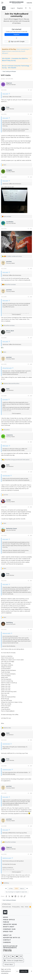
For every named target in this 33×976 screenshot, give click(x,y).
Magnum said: (6, 633)
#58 (31, 793)
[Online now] (4, 225)
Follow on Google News (15, 960)
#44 (31, 228)
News (5, 917)
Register (16, 34)
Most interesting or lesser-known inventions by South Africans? (15, 51)
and (7, 216)
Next (21, 888)
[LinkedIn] (13, 956)
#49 (31, 395)
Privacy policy (16, 906)
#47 (31, 337)
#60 (31, 854)
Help (22, 906)
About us (7, 935)
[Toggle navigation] (2, 2)
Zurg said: (5, 399)
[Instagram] (21, 956)
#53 (31, 535)
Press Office (9, 919)
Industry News (10, 924)
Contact (7, 940)
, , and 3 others (14, 256)
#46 (31, 296)
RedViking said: (6, 858)
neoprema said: (6, 769)
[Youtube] (17, 956)
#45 (31, 268)
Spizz (3, 78)
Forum (6, 922)
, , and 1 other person (17, 459)
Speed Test (8, 931)
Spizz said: (5, 93)
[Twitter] (8, 956)
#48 (31, 364)
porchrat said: (6, 475)
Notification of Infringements (10, 946)
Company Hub (9, 929)
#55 (31, 629)
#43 (31, 177)
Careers (7, 942)
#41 (31, 90)
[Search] (30, 8)
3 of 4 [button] (16, 888)
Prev (11, 888)
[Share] (28, 90)
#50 (31, 442)
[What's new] (26, 8)
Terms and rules (6, 906)
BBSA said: (5, 445)
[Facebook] (4, 956)
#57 (31, 765)
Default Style (7, 904)
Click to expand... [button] (16, 314)
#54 (31, 580)
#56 (31, 740)
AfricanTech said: (7, 368)
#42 (31, 114)
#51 (31, 471)
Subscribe (23, 971)
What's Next (8, 927)
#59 (31, 826)
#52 (31, 507)
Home (26, 906)
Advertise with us (11, 937)
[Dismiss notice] (30, 49)
